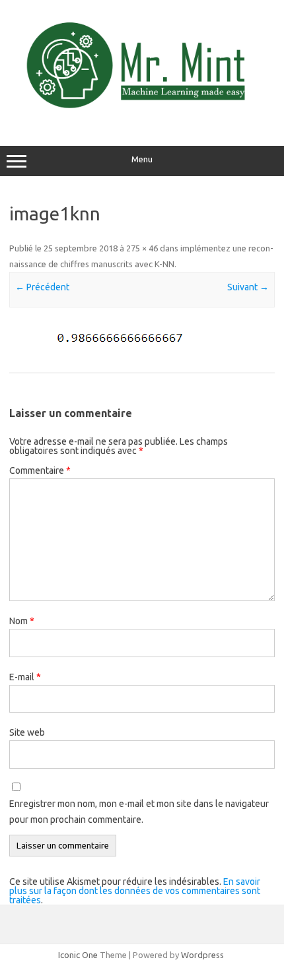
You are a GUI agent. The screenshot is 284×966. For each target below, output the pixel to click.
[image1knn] (142, 341)
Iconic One (78, 954)
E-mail (25, 677)
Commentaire (40, 470)
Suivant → (248, 287)
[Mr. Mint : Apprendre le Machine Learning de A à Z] (142, 118)
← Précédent (42, 287)
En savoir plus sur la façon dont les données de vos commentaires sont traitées (134, 890)
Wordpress (202, 954)
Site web (27, 732)
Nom (21, 621)
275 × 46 (142, 248)
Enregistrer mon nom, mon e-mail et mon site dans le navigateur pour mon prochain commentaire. (139, 811)
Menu (142, 159)
